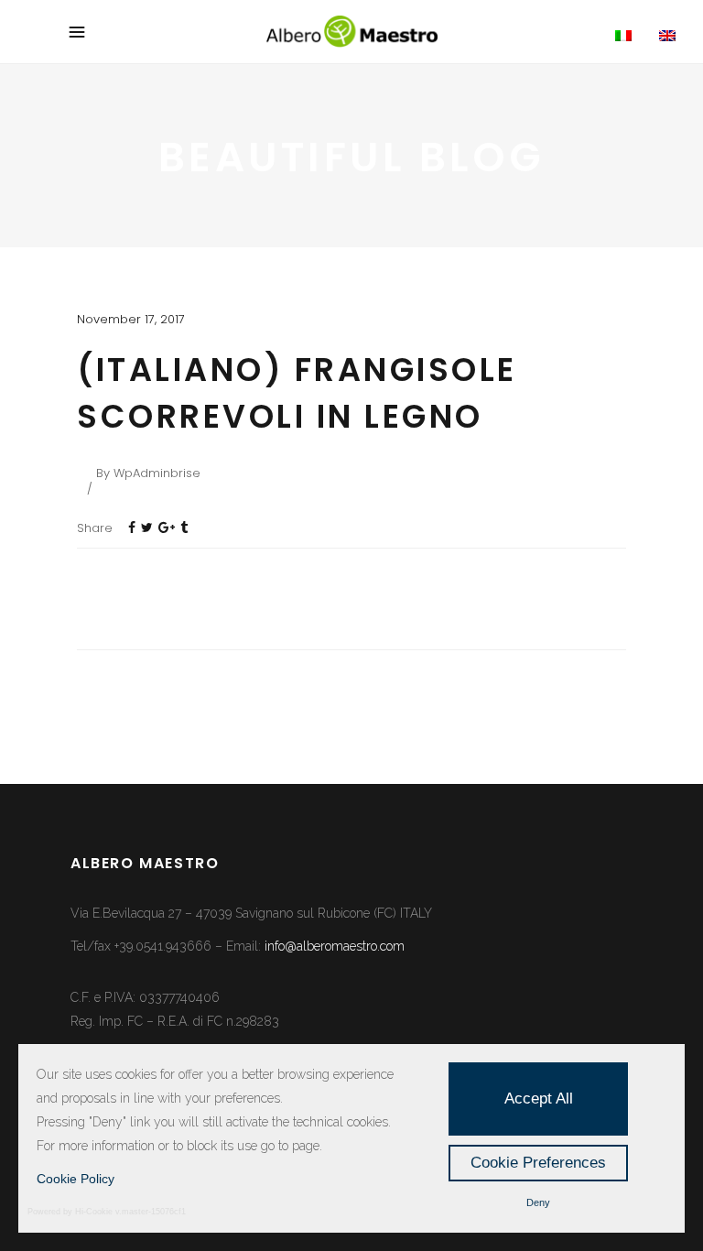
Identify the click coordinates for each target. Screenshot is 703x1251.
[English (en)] (677, 37)
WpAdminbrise (157, 473)
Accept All (538, 1098)
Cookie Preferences (538, 1162)
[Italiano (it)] (633, 37)
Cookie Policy (75, 1178)
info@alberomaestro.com (335, 946)
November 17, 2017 (131, 319)
